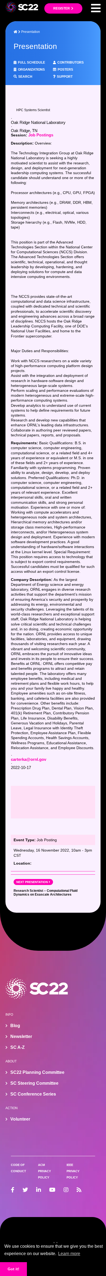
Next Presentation (32, 882)
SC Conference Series (33, 1094)
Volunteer (20, 1119)
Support (65, 77)
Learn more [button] (69, 1253)
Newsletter (21, 1036)
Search (25, 77)
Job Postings (40, 135)
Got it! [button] (13, 1269)
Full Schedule (31, 62)
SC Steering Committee (34, 1083)
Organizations (31, 69)
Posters (65, 69)
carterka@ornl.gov (28, 759)
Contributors (70, 62)
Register (61, 8)
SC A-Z (17, 1047)
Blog (15, 1025)
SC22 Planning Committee (37, 1072)
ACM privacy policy (44, 1171)
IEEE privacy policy (73, 1171)
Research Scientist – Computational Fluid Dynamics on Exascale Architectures (45, 892)
